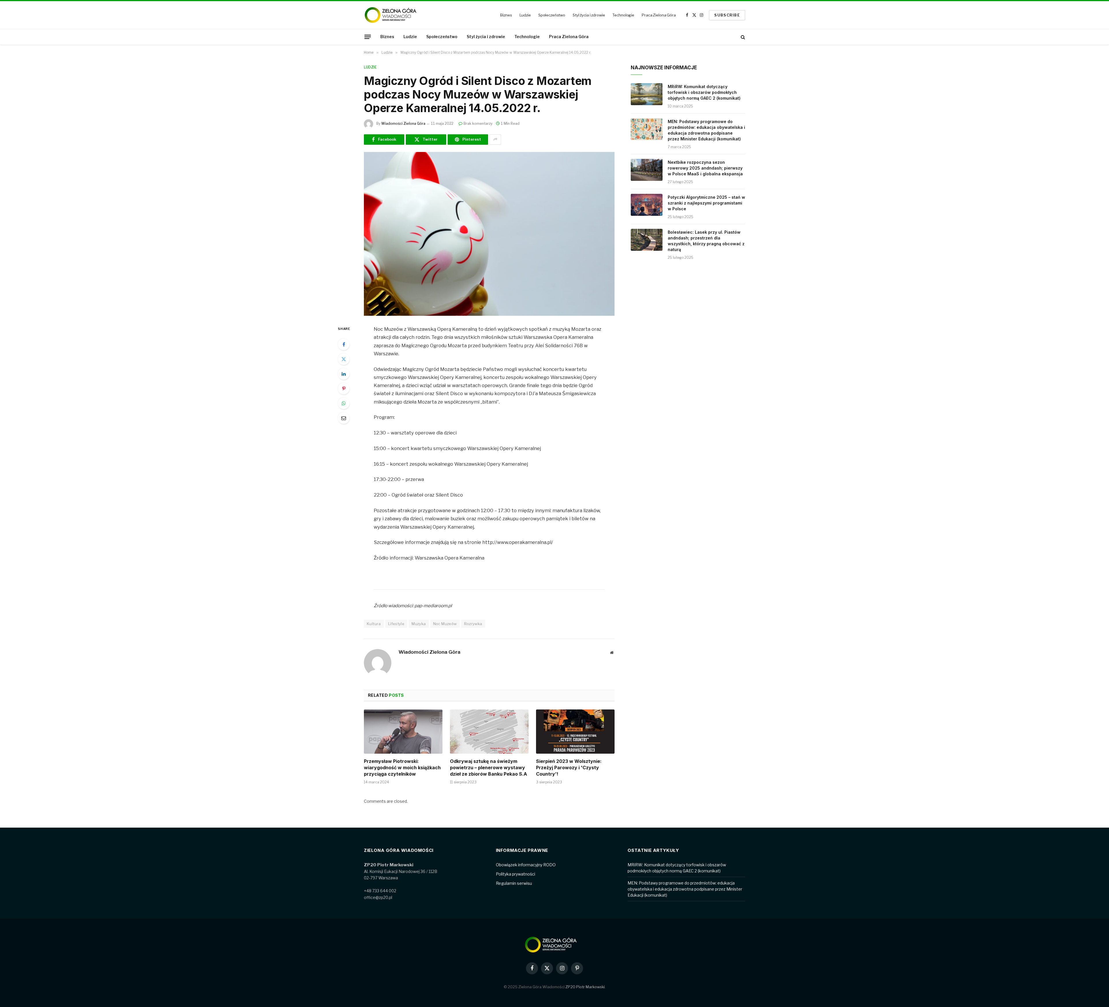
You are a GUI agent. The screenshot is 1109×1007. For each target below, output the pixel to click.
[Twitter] (343, 359)
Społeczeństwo (551, 15)
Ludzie (525, 15)
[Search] (742, 36)
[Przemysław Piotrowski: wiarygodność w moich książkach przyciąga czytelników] (403, 731)
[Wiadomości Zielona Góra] (394, 15)
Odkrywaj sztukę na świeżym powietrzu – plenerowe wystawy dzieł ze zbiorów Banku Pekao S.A (488, 767)
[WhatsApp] (343, 403)
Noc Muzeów (445, 623)
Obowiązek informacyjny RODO (526, 864)
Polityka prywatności (515, 874)
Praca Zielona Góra (659, 15)
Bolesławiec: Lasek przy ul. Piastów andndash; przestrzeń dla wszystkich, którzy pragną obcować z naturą (706, 241)
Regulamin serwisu (514, 883)
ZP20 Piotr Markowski (585, 986)
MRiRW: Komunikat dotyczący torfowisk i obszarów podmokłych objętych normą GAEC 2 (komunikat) (704, 92)
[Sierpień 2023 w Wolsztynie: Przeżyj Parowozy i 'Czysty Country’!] (575, 731)
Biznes (506, 15)
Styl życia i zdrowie (589, 15)
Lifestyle (396, 623)
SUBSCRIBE (727, 15)
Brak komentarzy (478, 123)
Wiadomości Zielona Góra (403, 123)
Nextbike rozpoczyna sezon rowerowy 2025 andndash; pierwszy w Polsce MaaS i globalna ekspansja (705, 168)
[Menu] (367, 36)
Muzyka (419, 623)
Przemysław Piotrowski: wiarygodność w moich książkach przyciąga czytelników (402, 767)
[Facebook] (343, 344)
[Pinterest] (343, 388)
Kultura (374, 623)
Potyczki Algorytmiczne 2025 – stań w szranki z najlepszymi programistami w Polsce (706, 203)
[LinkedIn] (343, 374)
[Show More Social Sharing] (495, 139)
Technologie (623, 15)
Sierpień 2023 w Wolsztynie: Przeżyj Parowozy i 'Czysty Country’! (569, 767)
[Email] (343, 418)
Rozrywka (473, 623)
